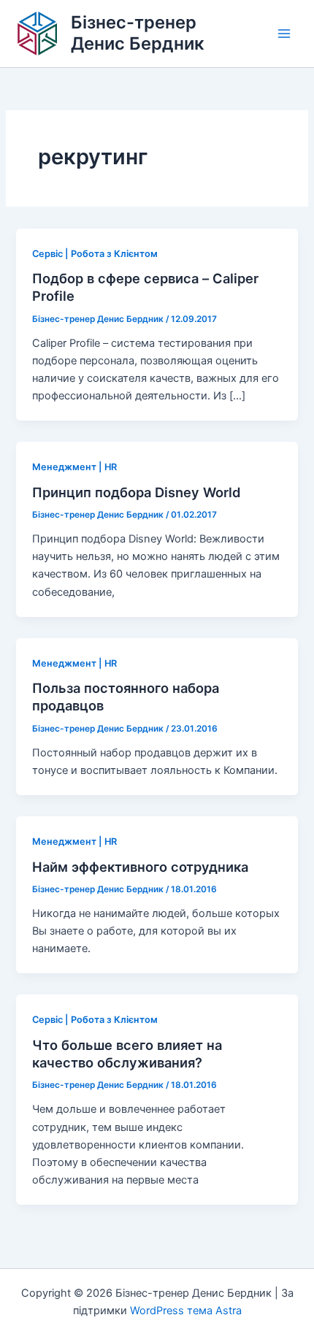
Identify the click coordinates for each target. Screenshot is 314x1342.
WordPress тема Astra (186, 1310)
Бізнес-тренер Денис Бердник (137, 32)
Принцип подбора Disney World (136, 492)
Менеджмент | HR (74, 466)
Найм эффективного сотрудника (140, 867)
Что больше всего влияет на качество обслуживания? (127, 1053)
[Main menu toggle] (284, 33)
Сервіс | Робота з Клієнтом (95, 253)
